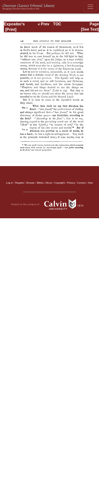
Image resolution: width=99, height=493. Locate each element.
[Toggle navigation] (90, 6)
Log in (9, 182)
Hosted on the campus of (25, 204)
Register (19, 182)
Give (90, 182)
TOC (57, 24)
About (48, 182)
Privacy (71, 182)
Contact (81, 182)
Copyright (59, 182)
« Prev (43, 24)
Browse (30, 182)
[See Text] (90, 29)
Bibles (40, 182)
